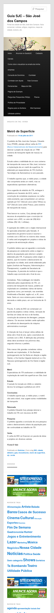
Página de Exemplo (15, 91)
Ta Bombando (17, 566)
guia (16, 452)
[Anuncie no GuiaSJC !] (27, 495)
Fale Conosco (32, 80)
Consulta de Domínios (16, 75)
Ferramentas (12, 86)
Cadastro (39, 53)
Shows (29, 559)
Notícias (21, 450)
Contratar (32, 75)
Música (32, 542)
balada (34, 608)
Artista (26, 506)
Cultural (27, 517)
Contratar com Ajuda (15, 80)
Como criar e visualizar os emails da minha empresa (24, 67)
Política (27, 554)
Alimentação (14, 506)
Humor (28, 532)
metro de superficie (37, 452)
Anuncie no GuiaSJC (24, 53)
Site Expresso (35, 108)
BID (35, 450)
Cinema (13, 517)
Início (10, 53)
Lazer (12, 541)
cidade (40, 450)
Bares (12, 511)
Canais (10, 58)
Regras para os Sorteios (17, 108)
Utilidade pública (14, 113)
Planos (36, 97)
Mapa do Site (26, 86)
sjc (8, 455)
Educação (38, 518)
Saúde (36, 554)
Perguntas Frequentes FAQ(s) (19, 97)
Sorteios (40, 560)
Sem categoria (15, 560)
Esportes (12, 522)
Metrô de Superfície (21, 131)
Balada (35, 507)
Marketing (22, 542)
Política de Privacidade (16, 102)
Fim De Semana (19, 527)
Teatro (32, 565)
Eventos (21, 523)
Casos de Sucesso (32, 512)
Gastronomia (15, 532)
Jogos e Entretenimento (24, 536)
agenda (12, 608)
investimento (24, 452)
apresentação (23, 608)
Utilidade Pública (19, 570)
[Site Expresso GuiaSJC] (27, 484)
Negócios (13, 548)
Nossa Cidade (30, 547)
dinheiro (10, 452)
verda (12, 455)
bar (38, 608)
